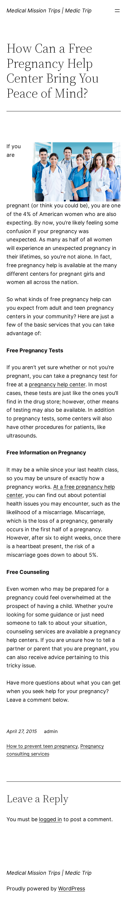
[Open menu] (117, 10)
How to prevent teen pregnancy (42, 746)
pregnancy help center (57, 384)
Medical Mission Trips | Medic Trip (49, 10)
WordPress (71, 888)
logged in (50, 819)
